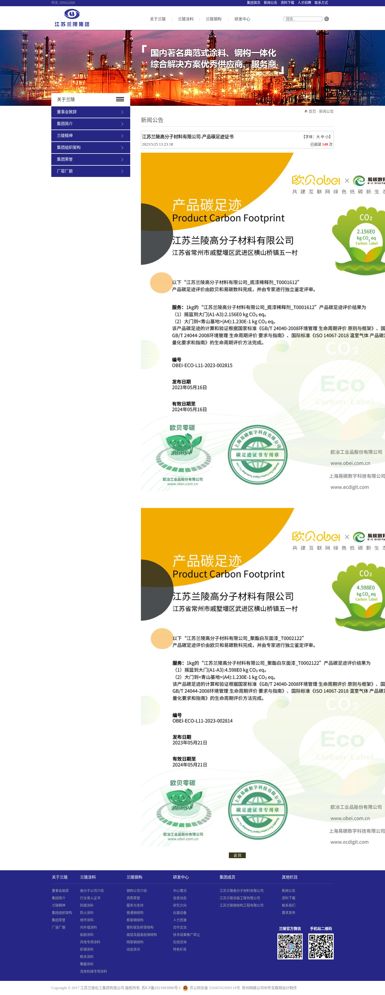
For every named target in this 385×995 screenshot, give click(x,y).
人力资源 (180, 920)
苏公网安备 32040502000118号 (215, 988)
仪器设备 (180, 913)
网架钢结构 (135, 942)
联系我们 (288, 906)
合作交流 (180, 928)
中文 (54, 3)
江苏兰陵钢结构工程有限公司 (242, 906)
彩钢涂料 (87, 950)
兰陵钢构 (214, 19)
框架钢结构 (135, 920)
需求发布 (288, 913)
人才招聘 (304, 3)
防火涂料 (87, 913)
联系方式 (321, 3)
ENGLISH (67, 3)
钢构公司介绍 (137, 891)
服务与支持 (135, 906)
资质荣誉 (133, 898)
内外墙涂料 (88, 928)
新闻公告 (270, 3)
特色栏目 (180, 950)
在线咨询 (180, 942)
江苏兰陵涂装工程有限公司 (240, 898)
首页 (312, 111)
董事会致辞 (67, 112)
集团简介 (65, 124)
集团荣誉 (65, 159)
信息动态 (180, 898)
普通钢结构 (135, 913)
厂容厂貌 (65, 171)
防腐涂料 (87, 906)
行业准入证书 (90, 898)
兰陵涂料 (186, 19)
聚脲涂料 (87, 964)
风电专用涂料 (90, 942)
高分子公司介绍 (92, 891)
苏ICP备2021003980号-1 (161, 988)
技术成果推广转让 (186, 935)
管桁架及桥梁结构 (140, 928)
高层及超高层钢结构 (142, 935)
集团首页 (253, 3)
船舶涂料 (87, 935)
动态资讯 (133, 950)
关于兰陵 (158, 19)
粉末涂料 (87, 957)
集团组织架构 (69, 147)
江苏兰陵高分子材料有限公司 (242, 891)
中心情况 (180, 891)
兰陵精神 (65, 135)
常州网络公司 (253, 988)
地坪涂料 (87, 920)
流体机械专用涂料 (93, 972)
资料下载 (287, 3)
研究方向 (180, 906)
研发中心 (242, 19)
